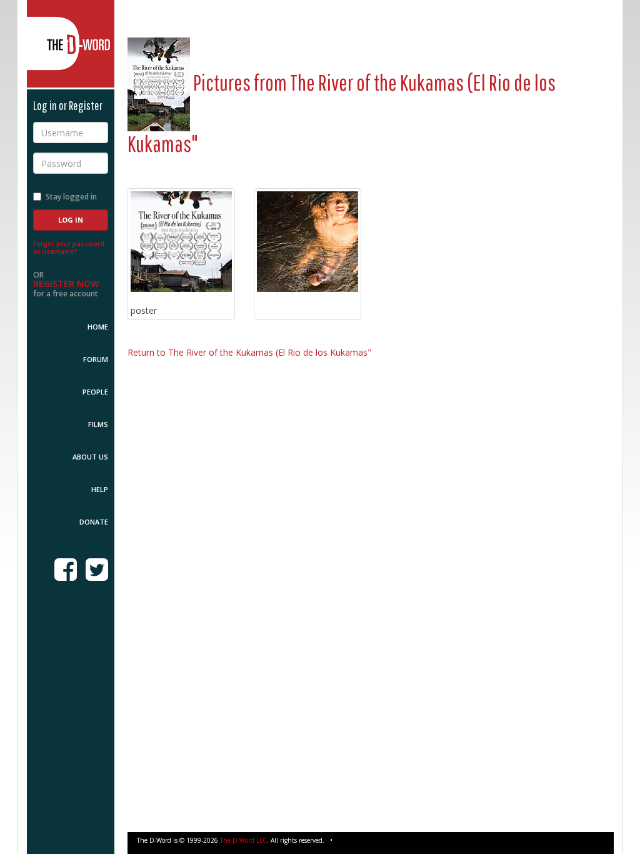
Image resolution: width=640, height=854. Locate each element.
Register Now (66, 283)
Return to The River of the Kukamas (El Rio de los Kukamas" (249, 352)
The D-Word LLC (243, 840)
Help (99, 489)
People (95, 391)
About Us (90, 456)
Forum (95, 359)
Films (98, 424)
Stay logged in (71, 196)
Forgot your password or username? (68, 247)
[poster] (181, 242)
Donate (93, 521)
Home (98, 326)
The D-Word (70, 44)
